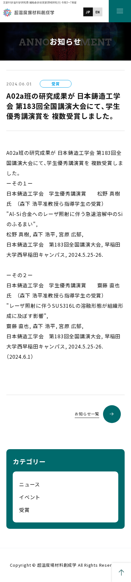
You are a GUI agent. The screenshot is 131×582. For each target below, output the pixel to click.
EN (97, 12)
